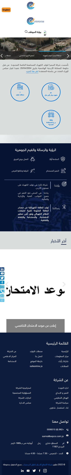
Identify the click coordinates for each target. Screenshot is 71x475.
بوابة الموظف (35, 32)
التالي (7, 284)
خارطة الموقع (36, 360)
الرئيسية (65, 351)
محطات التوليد (36, 351)
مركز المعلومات (61, 356)
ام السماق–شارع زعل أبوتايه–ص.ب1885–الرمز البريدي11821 (37, 444)
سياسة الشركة (62, 402)
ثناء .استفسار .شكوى (59, 407)
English (6, 9)
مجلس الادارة (25, 402)
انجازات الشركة (24, 397)
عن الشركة (11, 351)
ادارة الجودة (63, 387)
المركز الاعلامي (9, 356)
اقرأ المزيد (60, 43)
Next (68, 55)
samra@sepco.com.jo (53, 436)
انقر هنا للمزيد (32, 71)
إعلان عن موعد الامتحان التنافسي (35, 325)
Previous (2, 55)
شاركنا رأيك (63, 360)
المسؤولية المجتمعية (22, 392)
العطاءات (64, 365)
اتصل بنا (38, 356)
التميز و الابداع (62, 392)
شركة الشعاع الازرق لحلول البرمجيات (37, 464)
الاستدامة (12, 360)
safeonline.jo (36, 365)
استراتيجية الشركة (23, 387)
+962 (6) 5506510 (55, 429)
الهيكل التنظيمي (61, 397)
